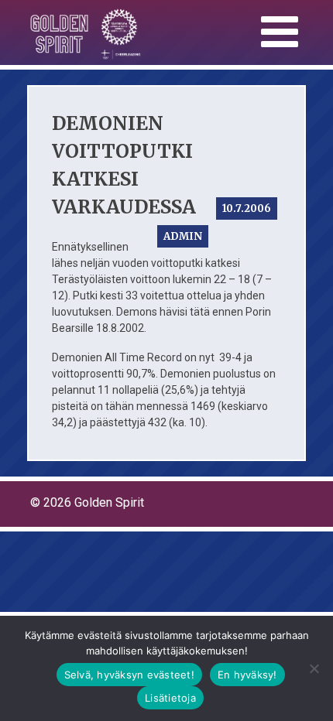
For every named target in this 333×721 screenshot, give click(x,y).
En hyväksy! (247, 674)
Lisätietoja (170, 698)
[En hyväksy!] (313, 668)
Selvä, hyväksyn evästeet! (129, 674)
